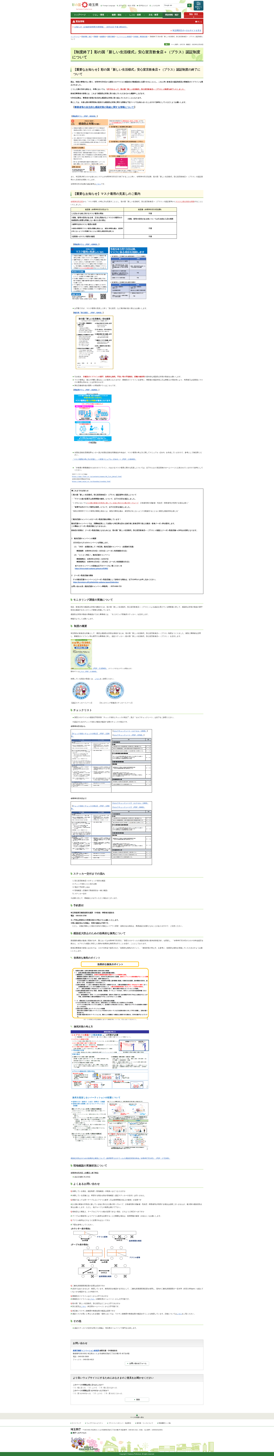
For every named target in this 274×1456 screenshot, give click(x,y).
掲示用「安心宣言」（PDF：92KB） (88, 313)
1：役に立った (80, 1388)
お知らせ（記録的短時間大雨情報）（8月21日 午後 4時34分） (101, 27)
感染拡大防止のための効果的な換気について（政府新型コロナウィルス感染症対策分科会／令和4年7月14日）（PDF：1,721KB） (120, 1158)
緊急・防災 (193, 14)
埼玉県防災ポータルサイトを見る (186, 30)
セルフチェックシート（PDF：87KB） (128, 735)
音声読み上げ (143, 5)
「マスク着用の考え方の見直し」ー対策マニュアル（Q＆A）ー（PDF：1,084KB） (104, 459)
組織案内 (103, 36)
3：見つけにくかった (114, 1393)
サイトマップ (76, 1423)
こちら (98, 184)
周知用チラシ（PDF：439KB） (86, 244)
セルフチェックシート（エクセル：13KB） (130, 731)
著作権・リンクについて (145, 1423)
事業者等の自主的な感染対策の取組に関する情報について (104, 107)
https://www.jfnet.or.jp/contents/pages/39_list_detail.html (97, 476)
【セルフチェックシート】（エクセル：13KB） (130, 803)
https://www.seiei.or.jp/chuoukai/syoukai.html (91, 481)
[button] (193, 17)
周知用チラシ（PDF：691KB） (84, 116)
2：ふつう (93, 1388)
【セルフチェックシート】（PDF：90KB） (128, 807)
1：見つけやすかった (83, 1393)
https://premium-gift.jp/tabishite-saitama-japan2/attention (96, 582)
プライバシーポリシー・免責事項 (120, 1423)
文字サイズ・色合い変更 (127, 5)
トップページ (75, 36)
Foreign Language (109, 5)
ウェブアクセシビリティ (94, 1423)
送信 (138, 1399)
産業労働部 (111, 36)
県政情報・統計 (86, 36)
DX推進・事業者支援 (140, 36)
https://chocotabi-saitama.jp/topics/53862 (91, 568)
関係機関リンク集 (165, 1423)
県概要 (96, 36)
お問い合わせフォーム (138, 1363)
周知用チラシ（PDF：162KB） (86, 390)
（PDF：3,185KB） (99, 668)
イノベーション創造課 (124, 36)
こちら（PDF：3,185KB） (88, 671)
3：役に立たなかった (109, 1388)
